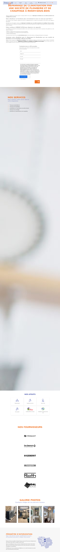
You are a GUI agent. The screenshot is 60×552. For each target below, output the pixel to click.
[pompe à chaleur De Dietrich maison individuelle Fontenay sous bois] (11, 514)
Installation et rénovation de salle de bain (19, 108)
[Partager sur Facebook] (47, 3)
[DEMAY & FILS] (9, 3)
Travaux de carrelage (14, 109)
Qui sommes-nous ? (20, 3)
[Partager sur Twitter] (49, 3)
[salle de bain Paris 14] (36, 514)
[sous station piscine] (23, 514)
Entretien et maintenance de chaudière (19, 111)
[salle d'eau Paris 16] (49, 514)
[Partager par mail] (51, 3)
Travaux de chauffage (15, 106)
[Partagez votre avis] (52, 3)
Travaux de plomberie (15, 105)
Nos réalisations (31, 3)
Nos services (26, 3)
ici (29, 74)
